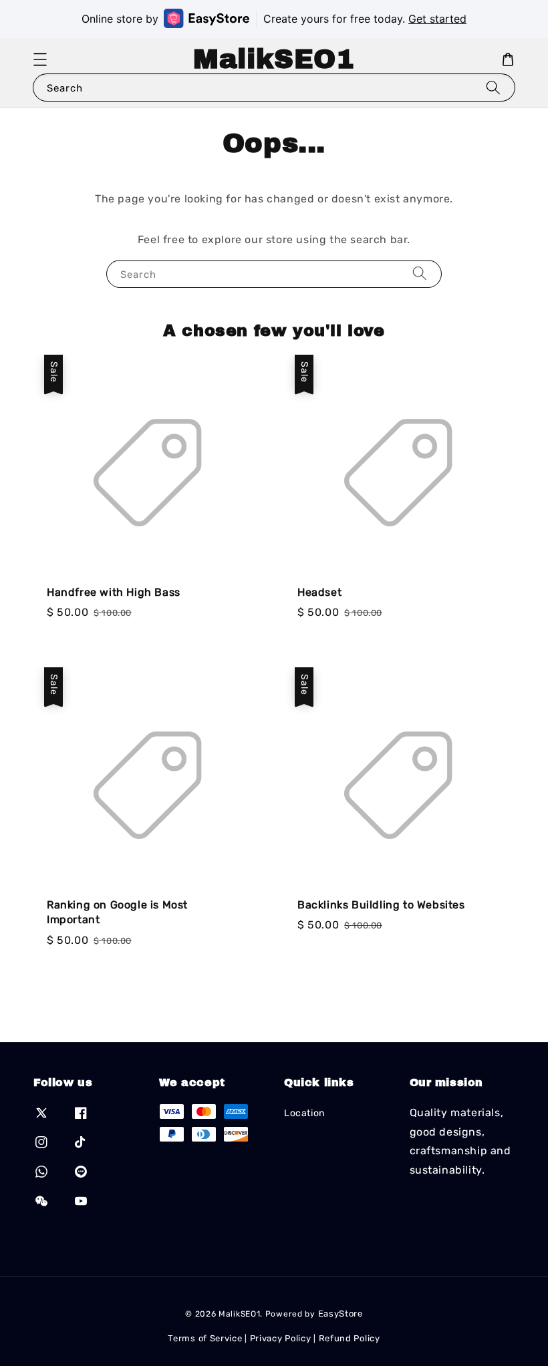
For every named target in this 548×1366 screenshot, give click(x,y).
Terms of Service (205, 1338)
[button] (40, 59)
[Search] (493, 87)
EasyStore (340, 1314)
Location (304, 1113)
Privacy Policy (280, 1338)
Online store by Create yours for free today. (274, 18)
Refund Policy (349, 1338)
